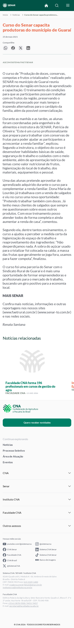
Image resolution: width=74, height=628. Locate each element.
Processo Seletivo (14, 450)
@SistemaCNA (13, 566)
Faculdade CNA (14, 555)
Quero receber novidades (37, 422)
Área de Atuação (13, 456)
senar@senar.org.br (33, 584)
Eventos (8, 462)
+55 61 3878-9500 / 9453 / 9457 (23, 603)
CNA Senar (12, 549)
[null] (5, 48)
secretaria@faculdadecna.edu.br (24, 606)
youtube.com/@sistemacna (19, 544)
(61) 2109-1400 (31, 582)
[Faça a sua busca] (56, 5)
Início (5, 15)
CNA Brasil (12, 560)
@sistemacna (45, 544)
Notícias (16, 15)
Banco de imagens (48, 560)
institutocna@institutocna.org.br (17, 587)
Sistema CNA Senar (48, 549)
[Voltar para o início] (46, 5)
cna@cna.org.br (16, 584)
